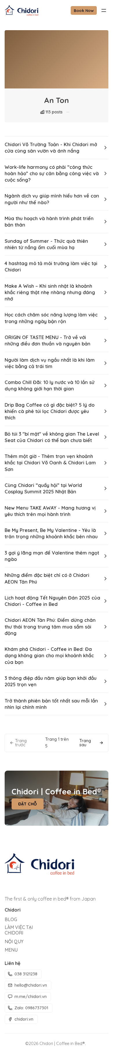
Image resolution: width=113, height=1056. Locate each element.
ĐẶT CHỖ (27, 804)
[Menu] (103, 10)
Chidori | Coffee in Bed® (62, 1043)
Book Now (84, 10)
